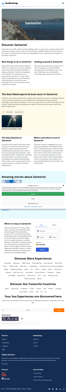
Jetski (50, 269)
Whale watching (30, 279)
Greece (39, 289)
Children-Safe (13, 266)
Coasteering (33, 266)
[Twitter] (53, 389)
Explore (4, 339)
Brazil (7, 289)
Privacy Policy (34, 206)
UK (42, 292)
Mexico (50, 289)
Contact (35, 346)
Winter (39, 279)
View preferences (33, 203)
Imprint (40, 206)
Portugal (58, 289)
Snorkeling (11, 275)
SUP (39, 275)
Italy (44, 289)
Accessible (7, 263)
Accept (33, 194)
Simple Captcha (6, 315)
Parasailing (28, 272)
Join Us (35, 342)
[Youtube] (56, 389)
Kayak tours (58, 269)
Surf (44, 275)
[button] (63, 185)
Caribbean (24, 289)
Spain (31, 292)
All (3, 112)
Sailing (58, 272)
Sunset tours (19, 112)
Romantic (10, 112)
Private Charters (40, 272)
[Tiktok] (60, 389)
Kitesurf (8, 272)
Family (37, 269)
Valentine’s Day (53, 275)
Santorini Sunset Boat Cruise (11, 129)
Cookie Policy (27, 206)
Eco (31, 269)
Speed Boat (21, 275)
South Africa (24, 292)
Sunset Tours (31, 275)
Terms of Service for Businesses (42, 380)
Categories (5, 346)
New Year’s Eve (18, 272)
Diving (6, 269)
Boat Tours (23, 266)
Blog (3, 349)
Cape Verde (14, 289)
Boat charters (48, 263)
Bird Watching (37, 263)
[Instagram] (63, 389)
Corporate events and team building (51, 266)
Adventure (16, 263)
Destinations (5, 342)
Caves (5, 266)
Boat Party (58, 263)
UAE (37, 292)
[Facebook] (49, 389)
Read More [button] (5, 210)
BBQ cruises (26, 263)
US (46, 292)
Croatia (32, 289)
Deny (33, 198)
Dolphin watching (16, 269)
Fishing (44, 269)
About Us (36, 339)
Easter (26, 269)
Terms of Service (38, 377)
